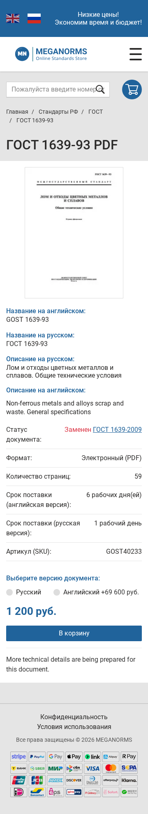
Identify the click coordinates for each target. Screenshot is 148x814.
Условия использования (74, 727)
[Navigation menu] (136, 54)
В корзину (74, 633)
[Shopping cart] (132, 89)
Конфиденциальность (74, 717)
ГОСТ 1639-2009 (117, 429)
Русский (28, 592)
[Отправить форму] (100, 89)
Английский (101, 592)
